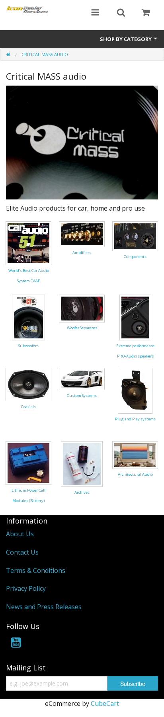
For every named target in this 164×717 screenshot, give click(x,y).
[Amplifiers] (81, 233)
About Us (20, 533)
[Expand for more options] (95, 13)
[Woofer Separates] (81, 307)
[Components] (135, 235)
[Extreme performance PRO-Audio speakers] (135, 317)
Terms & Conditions (35, 570)
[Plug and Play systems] (135, 390)
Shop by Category (126, 39)
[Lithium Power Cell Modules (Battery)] (28, 462)
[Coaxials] (28, 383)
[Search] (121, 13)
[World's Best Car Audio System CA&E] (28, 242)
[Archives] (81, 463)
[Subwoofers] (28, 317)
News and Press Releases (44, 606)
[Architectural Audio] (135, 454)
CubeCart (105, 703)
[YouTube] (16, 644)
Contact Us (22, 552)
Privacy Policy (26, 588)
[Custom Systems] (81, 378)
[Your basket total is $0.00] (145, 13)
